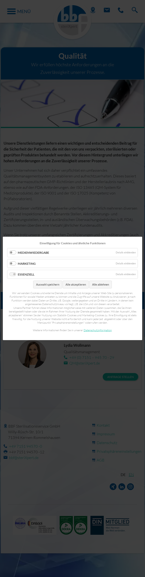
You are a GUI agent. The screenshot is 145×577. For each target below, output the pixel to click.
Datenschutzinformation (98, 330)
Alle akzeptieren (76, 284)
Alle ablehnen (100, 284)
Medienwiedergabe (33, 253)
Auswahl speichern (47, 284)
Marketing (27, 263)
